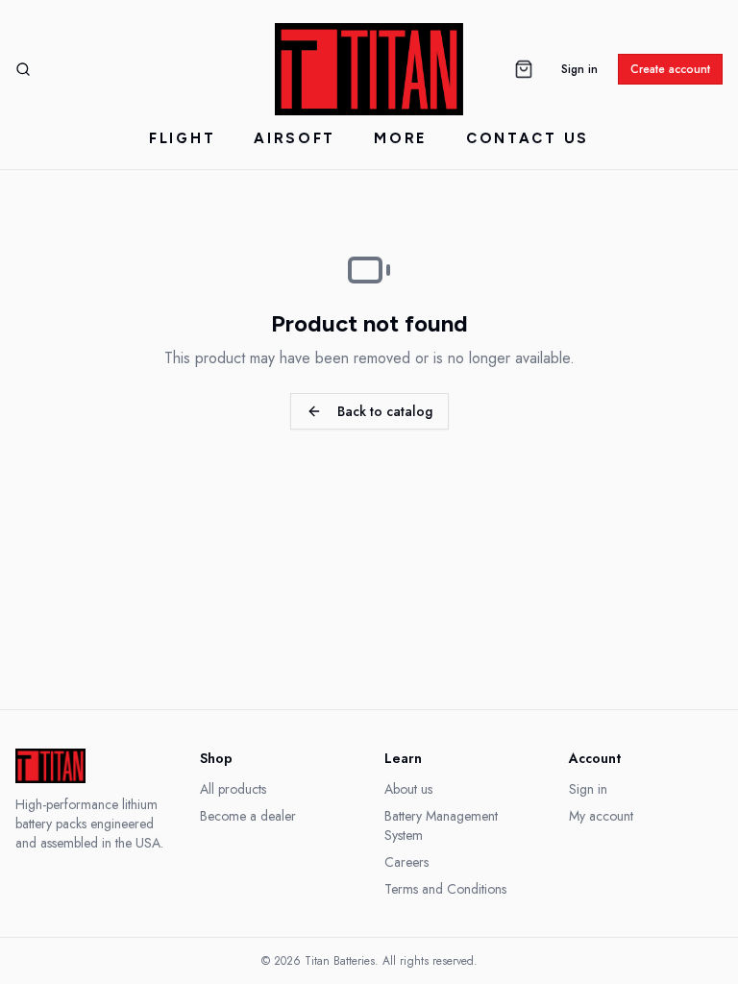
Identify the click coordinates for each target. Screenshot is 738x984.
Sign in (579, 69)
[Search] (23, 69)
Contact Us (527, 138)
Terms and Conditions (445, 888)
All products (233, 789)
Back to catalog (384, 411)
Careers (406, 862)
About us (408, 789)
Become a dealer (248, 815)
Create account (670, 69)
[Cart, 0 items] (523, 69)
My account (601, 815)
